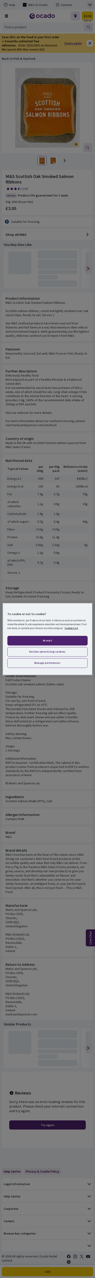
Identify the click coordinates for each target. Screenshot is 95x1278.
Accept (47, 640)
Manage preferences (47, 663)
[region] (47, 639)
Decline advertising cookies (47, 651)
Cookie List (71, 628)
